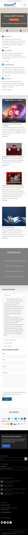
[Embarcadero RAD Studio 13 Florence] (14, 149)
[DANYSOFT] (3, 78)
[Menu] (24, 5)
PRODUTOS (8, 36)
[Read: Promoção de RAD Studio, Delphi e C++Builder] (2, 493)
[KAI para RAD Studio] (14, 216)
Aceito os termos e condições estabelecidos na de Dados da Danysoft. (14, 393)
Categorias (3, 466)
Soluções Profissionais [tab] (10, 340)
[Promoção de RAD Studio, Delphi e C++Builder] (14, 111)
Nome (4, 353)
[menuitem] (21, 5)
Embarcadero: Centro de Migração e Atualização (15, 489)
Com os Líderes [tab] (8, 343)
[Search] (21, 5)
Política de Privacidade (9, 394)
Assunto (4, 366)
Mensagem (5, 372)
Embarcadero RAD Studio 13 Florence (13, 156)
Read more (5, 136)
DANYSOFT (8, 79)
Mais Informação (14, 19)
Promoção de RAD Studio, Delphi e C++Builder (14, 493)
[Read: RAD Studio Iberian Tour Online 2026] (2, 481)
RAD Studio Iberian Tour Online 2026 (12, 186)
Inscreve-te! (6, 445)
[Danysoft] (11, 5)
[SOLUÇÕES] (3, 50)
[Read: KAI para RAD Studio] (2, 485)
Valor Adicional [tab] (8, 346)
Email (4, 359)
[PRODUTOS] (3, 36)
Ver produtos (5, 47)
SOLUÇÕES (8, 50)
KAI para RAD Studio (8, 227)
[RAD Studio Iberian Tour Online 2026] (14, 178)
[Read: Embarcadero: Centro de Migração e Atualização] (2, 489)
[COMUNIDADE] (3, 64)
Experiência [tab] (7, 295)
